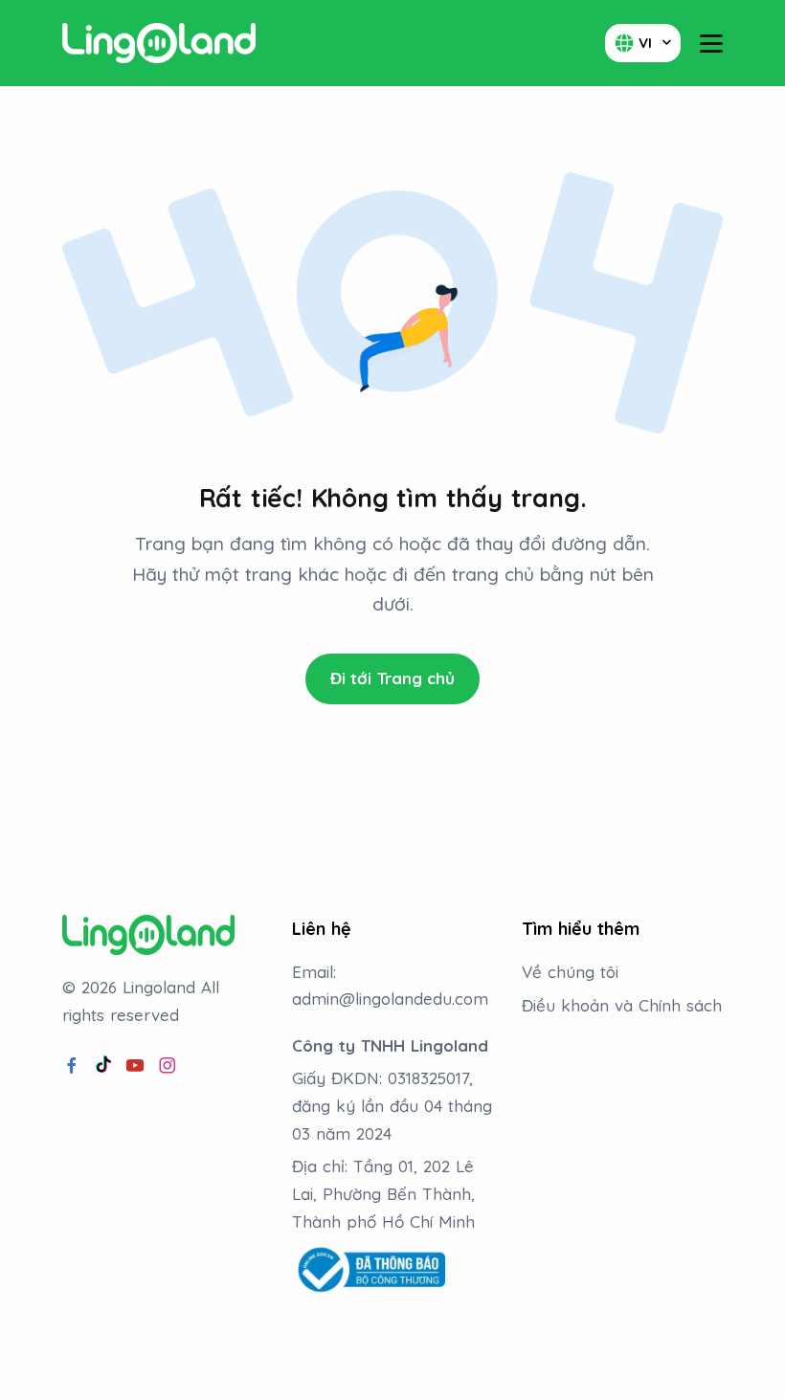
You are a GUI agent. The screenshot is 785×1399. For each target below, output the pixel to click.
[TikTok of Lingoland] (103, 1066)
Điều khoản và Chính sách (622, 1005)
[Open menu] (711, 43)
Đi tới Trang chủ (392, 678)
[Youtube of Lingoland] (135, 1066)
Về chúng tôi (570, 972)
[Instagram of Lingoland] (167, 1066)
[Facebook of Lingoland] (71, 1066)
